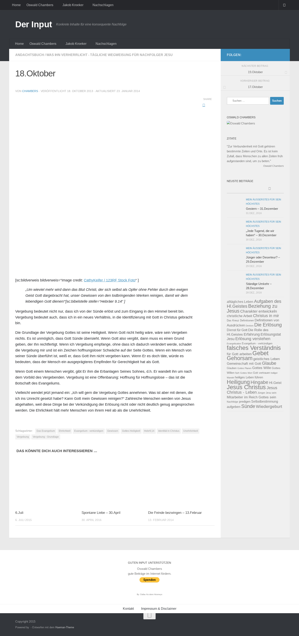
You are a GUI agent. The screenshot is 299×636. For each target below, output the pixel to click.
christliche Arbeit (239, 316)
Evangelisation (234, 343)
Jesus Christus (246, 387)
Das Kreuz (233, 320)
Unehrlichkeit (190, 430)
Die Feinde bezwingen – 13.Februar (175, 513)
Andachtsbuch (29, 55)
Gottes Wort (246, 373)
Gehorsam (239, 358)
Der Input (33, 24)
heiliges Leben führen (249, 377)
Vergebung (23, 436)
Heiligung (238, 382)
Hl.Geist (275, 383)
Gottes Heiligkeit (131, 430)
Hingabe (259, 382)
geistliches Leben (266, 359)
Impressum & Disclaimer (158, 608)
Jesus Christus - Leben (252, 390)
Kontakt (128, 608)
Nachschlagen (103, 5)
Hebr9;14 (149, 430)
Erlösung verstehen (252, 338)
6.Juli (19, 513)
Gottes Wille (261, 368)
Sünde (248, 406)
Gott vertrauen (261, 372)
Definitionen (247, 320)
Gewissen (112, 430)
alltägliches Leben (240, 301)
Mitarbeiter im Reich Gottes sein (251, 397)
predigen (244, 401)
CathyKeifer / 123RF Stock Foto (109, 280)
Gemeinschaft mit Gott (244, 363)
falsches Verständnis (254, 348)
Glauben (232, 368)
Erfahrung (252, 334)
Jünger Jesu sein (267, 392)
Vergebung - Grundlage (46, 436)
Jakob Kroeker (72, 5)
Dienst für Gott (237, 330)
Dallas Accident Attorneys (151, 594)
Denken (249, 325)
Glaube (269, 363)
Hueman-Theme (64, 627)
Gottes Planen (244, 368)
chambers (30, 91)
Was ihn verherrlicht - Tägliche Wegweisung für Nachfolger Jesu (109, 55)
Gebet (260, 353)
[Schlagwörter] (269, 189)
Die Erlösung (268, 324)
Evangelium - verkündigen (88, 430)
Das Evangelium (46, 430)
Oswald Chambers (39, 5)
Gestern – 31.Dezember (262, 208)
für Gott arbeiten (239, 354)
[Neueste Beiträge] (241, 187)
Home (16, 5)
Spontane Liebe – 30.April (101, 513)
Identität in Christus (168, 430)
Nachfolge (232, 401)
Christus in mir (266, 315)
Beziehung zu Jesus (252, 308)
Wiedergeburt (269, 406)
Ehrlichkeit (64, 430)
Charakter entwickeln (258, 311)
